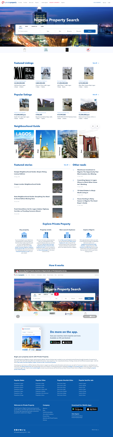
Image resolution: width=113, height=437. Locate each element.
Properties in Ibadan (40, 391)
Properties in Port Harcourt (42, 393)
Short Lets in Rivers (61, 395)
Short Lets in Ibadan (62, 391)
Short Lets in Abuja (61, 393)
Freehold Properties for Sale (22, 251)
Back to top (95, 429)
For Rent (25, 2)
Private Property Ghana (77, 416)
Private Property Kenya (77, 417)
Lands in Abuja (82, 385)
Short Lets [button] (31, 2)
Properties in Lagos (18, 383)
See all (95, 63)
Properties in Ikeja (40, 383)
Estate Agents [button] (45, 2)
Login (109, 2)
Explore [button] (63, 2)
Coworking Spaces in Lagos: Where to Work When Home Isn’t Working (87, 182)
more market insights (35, 368)
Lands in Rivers (82, 393)
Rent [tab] (26, 26)
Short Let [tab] (34, 26)
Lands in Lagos (82, 383)
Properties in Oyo (18, 393)
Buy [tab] (21, 26)
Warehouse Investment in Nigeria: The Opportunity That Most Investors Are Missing (87, 172)
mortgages (70, 366)
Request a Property (55, 2)
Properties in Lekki (40, 385)
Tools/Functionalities (48, 412)
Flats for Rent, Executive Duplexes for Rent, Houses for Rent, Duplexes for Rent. (45, 246)
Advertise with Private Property (50, 418)
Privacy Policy (46, 416)
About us (45, 408)
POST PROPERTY (97, 2)
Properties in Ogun (18, 391)
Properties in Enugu (18, 395)
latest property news (26, 366)
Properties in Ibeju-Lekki (41, 389)
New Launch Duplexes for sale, (67, 242)
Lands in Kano (82, 395)
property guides (79, 366)
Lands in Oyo (82, 387)
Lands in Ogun (82, 389)
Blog (44, 410)
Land (42, 26)
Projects (37, 2)
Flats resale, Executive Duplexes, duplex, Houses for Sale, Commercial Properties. (36, 362)
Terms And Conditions (48, 414)
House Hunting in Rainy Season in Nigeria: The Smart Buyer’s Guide (87, 201)
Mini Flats (89, 247)
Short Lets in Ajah (61, 389)
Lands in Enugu (82, 391)
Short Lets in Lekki (61, 385)
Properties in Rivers (18, 387)
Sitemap (45, 420)
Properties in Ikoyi (40, 387)
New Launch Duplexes (66, 240)
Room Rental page (43, 250)
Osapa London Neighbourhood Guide (27, 184)
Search (89, 31)
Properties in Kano (18, 389)
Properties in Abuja (18, 385)
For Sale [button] (20, 2)
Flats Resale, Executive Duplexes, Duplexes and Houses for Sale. (24, 247)
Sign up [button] (104, 2)
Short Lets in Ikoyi (61, 387)
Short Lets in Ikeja (61, 383)
